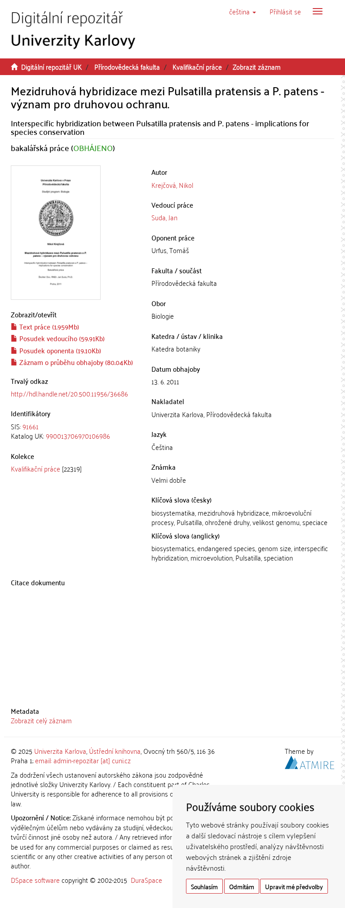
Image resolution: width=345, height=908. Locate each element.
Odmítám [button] (241, 886)
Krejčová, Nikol (172, 184)
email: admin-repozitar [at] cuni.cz (83, 760)
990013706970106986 (78, 435)
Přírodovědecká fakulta (127, 66)
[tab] (74, 431)
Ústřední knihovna (115, 750)
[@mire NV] (309, 761)
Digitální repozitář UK (51, 66)
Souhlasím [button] (204, 886)
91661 (30, 426)
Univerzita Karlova (60, 750)
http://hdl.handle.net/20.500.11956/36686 (69, 393)
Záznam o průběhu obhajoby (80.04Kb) (75, 362)
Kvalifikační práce (197, 66)
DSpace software (35, 879)
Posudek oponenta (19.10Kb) (59, 350)
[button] (242, 11)
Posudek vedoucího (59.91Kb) (61, 338)
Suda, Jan (164, 217)
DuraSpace (146, 879)
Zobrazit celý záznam (41, 720)
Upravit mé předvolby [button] (294, 886)
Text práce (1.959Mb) (48, 326)
